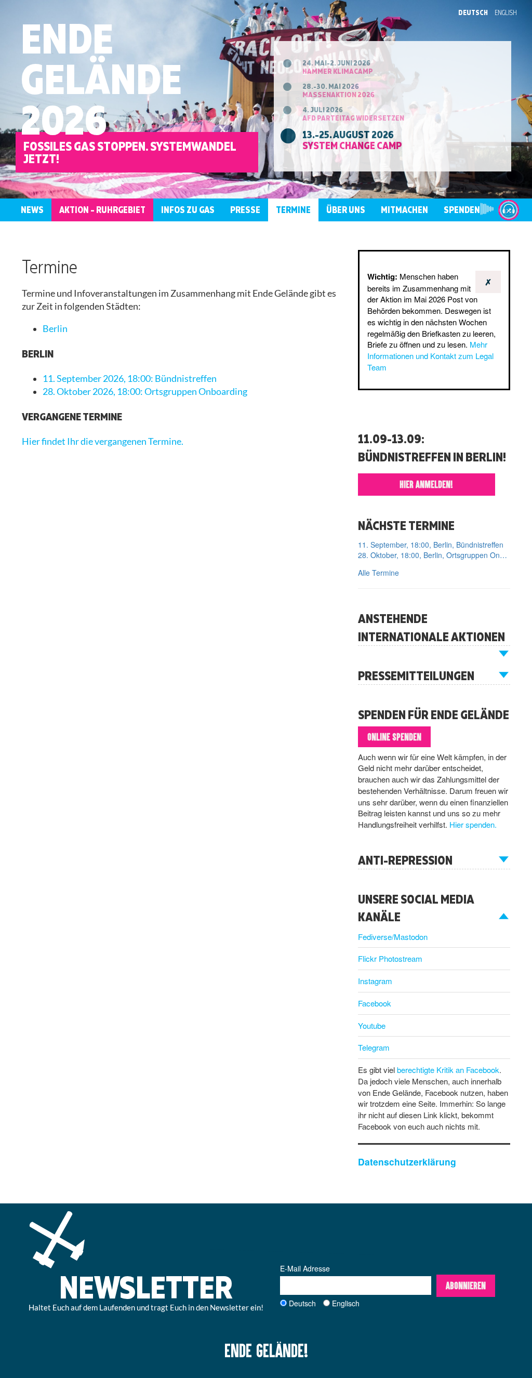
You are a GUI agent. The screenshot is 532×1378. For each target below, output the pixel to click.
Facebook (374, 1003)
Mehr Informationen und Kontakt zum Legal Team (430, 356)
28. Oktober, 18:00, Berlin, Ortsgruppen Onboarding (434, 555)
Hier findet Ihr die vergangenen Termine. (102, 441)
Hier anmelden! (426, 484)
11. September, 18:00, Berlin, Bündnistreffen (430, 544)
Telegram (374, 1047)
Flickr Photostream (390, 958)
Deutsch (473, 12)
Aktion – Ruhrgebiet (102, 209)
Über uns (345, 209)
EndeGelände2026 (101, 79)
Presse (245, 209)
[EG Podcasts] (508, 210)
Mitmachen (404, 209)
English (506, 12)
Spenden (462, 209)
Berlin (55, 328)
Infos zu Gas (188, 209)
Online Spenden (394, 737)
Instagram (375, 980)
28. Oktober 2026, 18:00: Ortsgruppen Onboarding (145, 391)
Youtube (371, 1025)
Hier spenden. (473, 824)
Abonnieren (466, 1285)
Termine (293, 209)
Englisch (346, 1303)
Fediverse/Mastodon (393, 936)
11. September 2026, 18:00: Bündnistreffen (130, 378)
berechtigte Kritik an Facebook (448, 1069)
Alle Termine (378, 572)
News (32, 209)
